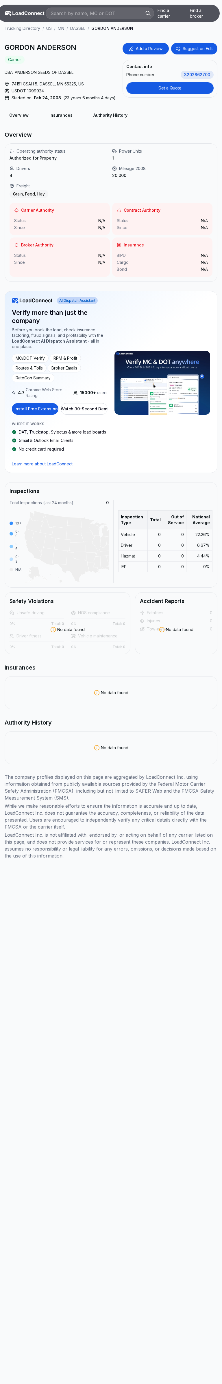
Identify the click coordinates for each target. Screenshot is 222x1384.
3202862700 (197, 74)
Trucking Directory (22, 28)
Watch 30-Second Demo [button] (84, 408)
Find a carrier (164, 13)
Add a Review (149, 48)
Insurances (61, 115)
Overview (19, 115)
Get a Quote (170, 87)
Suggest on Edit (198, 48)
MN (61, 28)
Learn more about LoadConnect (42, 463)
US (49, 28)
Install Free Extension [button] (36, 408)
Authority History (110, 115)
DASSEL (77, 28)
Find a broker (196, 13)
